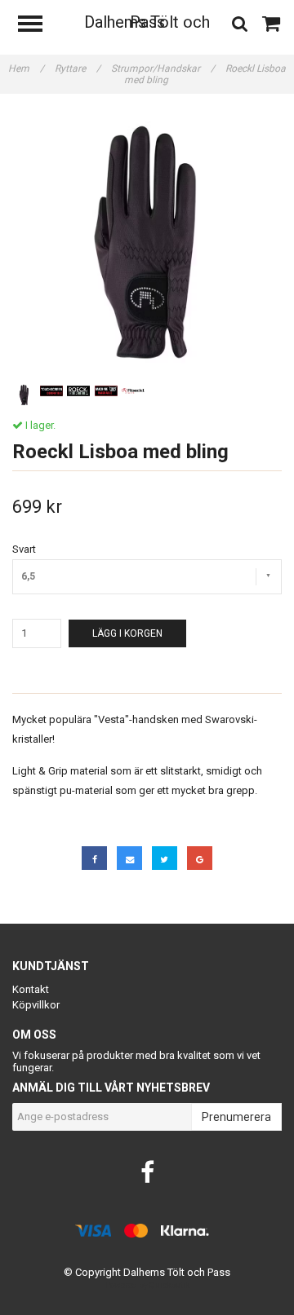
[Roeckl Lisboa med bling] (147, 244)
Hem (26, 68)
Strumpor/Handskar (163, 68)
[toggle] (38, 25)
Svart (24, 549)
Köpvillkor (36, 1005)
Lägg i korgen (127, 633)
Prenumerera (236, 1116)
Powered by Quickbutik (147, 1285)
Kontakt (30, 989)
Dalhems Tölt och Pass (147, 22)
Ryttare (77, 68)
